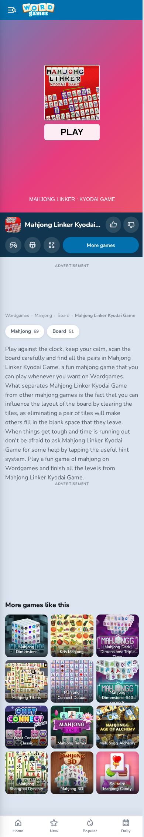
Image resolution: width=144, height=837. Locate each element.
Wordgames (17, 308)
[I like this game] (113, 225)
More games (98, 237)
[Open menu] (11, 10)
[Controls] (13, 238)
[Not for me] (131, 225)
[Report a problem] (32, 238)
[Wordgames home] (38, 10)
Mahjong (43, 308)
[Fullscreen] (52, 238)
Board (63, 308)
